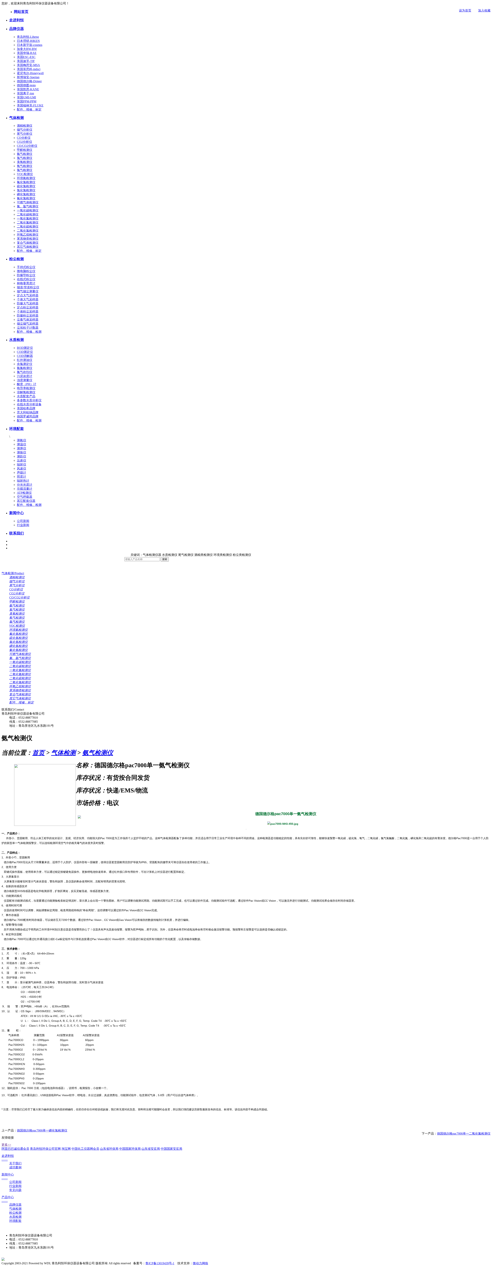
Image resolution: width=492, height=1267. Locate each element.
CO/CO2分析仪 (27, 145)
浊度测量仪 (24, 380)
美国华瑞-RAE (27, 53)
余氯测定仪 (24, 364)
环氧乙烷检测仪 (27, 234)
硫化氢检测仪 (26, 186)
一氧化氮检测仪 (27, 218)
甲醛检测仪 (24, 149)
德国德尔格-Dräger (29, 81)
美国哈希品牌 (26, 408)
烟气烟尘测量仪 (27, 291)
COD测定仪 (25, 351)
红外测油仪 (24, 360)
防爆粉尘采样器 (27, 315)
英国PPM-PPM (26, 101)
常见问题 (15, 1190)
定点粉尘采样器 (27, 307)
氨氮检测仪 (24, 368)
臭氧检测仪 (24, 162)
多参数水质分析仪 (29, 400)
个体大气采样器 (27, 299)
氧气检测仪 (24, 166)
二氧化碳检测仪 (27, 214)
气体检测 (16, 118)
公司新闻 (23, 521)
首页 (38, 752)
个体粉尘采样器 (27, 311)
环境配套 (16, 429)
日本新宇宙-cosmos (29, 45)
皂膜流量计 (24, 488)
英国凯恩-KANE (28, 89)
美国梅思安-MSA (28, 65)
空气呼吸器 (24, 496)
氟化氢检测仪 (26, 182)
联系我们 (16, 533)
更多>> (6, 1144)
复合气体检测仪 (27, 242)
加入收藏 (484, 10)
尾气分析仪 (24, 133)
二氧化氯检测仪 (27, 230)
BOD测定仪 (25, 347)
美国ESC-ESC (26, 57)
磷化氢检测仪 (26, 194)
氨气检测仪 (24, 153)
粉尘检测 (16, 259)
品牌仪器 (16, 29)
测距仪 (21, 456)
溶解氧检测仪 (26, 392)
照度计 (21, 476)
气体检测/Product (13, 573)
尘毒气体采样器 (27, 319)
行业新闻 (23, 525)
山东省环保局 (109, 1148)
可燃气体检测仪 (27, 202)
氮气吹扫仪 (24, 372)
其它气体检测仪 (27, 246)
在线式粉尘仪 (26, 279)
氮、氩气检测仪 (27, 206)
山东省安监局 (150, 1148)
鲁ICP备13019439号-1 (159, 1263)
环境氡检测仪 (26, 178)
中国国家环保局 (130, 1148)
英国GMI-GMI (26, 97)
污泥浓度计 (24, 376)
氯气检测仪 (24, 170)
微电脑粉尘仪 (26, 271)
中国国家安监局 (171, 1148)
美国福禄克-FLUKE (30, 105)
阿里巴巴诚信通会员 (15, 1148)
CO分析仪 (24, 137)
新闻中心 (16, 513)
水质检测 (16, 340)
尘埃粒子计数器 (27, 327)
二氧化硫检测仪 (27, 226)
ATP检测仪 (24, 492)
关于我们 (15, 1163)
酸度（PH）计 (26, 384)
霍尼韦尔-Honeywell (30, 73)
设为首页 (465, 10)
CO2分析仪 (24, 141)
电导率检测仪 (26, 388)
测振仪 (21, 452)
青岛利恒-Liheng (28, 36)
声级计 (21, 472)
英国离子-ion (25, 93)
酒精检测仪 (24, 125)
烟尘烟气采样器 (27, 323)
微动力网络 (200, 1263)
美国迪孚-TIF (26, 61)
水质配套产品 (26, 396)
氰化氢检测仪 (26, 198)
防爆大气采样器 (27, 303)
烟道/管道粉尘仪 (28, 287)
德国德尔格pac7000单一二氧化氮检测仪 (463, 1133)
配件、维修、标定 (29, 109)
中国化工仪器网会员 (85, 1148)
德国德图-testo (26, 85)
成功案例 (15, 1167)
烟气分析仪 (24, 129)
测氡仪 (21, 440)
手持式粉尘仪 (26, 267)
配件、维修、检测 (29, 331)
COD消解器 (25, 355)
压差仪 (21, 460)
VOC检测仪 (25, 174)
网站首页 (21, 12)
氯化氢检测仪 (26, 190)
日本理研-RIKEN (28, 40)
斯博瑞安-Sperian (28, 77)
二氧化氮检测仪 (27, 222)
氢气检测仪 (24, 158)
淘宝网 (66, 1148)
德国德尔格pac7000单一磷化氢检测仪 (42, 1130)
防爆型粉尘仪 (26, 275)
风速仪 (21, 468)
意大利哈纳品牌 (27, 412)
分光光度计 (24, 484)
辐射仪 (21, 464)
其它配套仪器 (26, 500)
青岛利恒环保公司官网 (45, 1148)
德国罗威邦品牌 (27, 416)
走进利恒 (16, 20)
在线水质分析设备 (29, 404)
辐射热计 (23, 480)
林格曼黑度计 (26, 283)
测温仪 (21, 444)
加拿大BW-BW (27, 49)
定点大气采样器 (27, 295)
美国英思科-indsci (28, 69)
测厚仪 (21, 448)
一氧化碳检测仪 (27, 210)
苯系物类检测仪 (27, 238)
